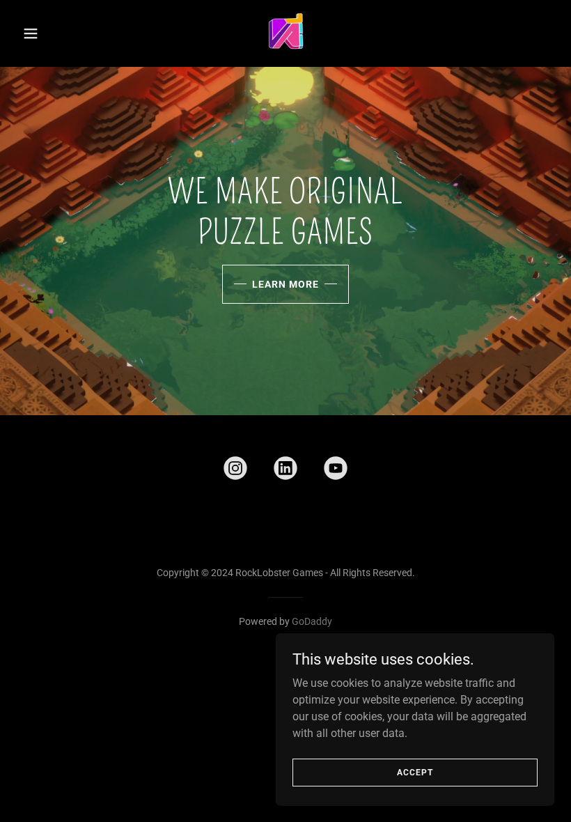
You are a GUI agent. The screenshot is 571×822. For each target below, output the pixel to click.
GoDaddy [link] (312, 621)
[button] (57, 33)
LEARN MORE (285, 284)
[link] (285, 33)
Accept (415, 772)
